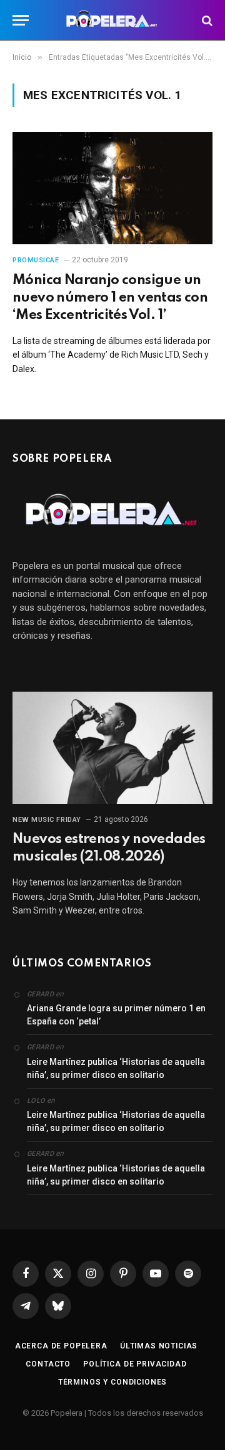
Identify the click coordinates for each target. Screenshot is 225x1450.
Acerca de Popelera (61, 1346)
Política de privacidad (134, 1364)
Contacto (48, 1364)
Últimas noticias (159, 1346)
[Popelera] (113, 20)
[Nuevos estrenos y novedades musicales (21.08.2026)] (112, 748)
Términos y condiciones (112, 1382)
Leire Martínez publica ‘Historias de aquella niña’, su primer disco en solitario (116, 1068)
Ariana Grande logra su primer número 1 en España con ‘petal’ (116, 1014)
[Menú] (20, 20)
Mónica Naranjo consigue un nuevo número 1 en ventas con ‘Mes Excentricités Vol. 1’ (110, 298)
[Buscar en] (205, 20)
